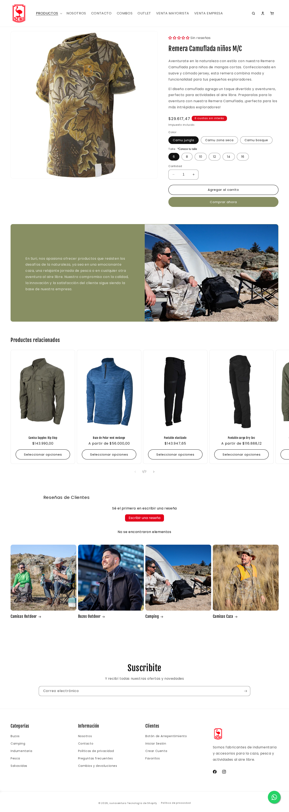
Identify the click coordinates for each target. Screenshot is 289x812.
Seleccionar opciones (43, 454)
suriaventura (117, 803)
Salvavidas (19, 766)
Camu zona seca (219, 140)
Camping (152, 616)
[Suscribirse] (245, 691)
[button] (48, 13)
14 (228, 157)
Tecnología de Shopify (142, 803)
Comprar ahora (223, 202)
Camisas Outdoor (24, 616)
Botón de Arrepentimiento (166, 736)
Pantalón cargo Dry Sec (241, 437)
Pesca (15, 758)
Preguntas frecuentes (95, 758)
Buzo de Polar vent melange (109, 437)
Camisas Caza (223, 616)
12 (214, 157)
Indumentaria (21, 751)
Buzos (15, 736)
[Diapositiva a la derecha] (153, 471)
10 (200, 157)
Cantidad (175, 166)
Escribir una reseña (144, 517)
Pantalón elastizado (175, 437)
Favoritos (152, 758)
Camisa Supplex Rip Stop (43, 437)
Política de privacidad (176, 803)
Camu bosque (256, 140)
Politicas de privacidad (96, 751)
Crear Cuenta (156, 751)
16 (242, 157)
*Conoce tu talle (187, 149)
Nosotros (85, 736)
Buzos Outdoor (89, 616)
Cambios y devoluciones (97, 766)
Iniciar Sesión (155, 743)
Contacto (86, 743)
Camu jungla (183, 140)
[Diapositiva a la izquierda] (135, 471)
